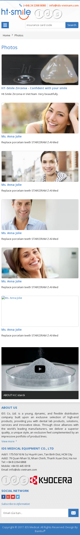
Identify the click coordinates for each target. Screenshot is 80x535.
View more (8, 441)
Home (6, 35)
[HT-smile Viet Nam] (32, 10)
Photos (19, 35)
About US (9, 407)
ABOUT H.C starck (14, 395)
